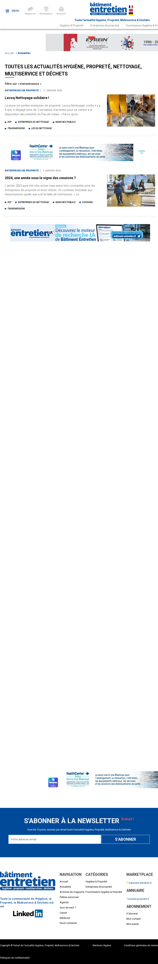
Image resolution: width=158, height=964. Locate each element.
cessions (87, 202)
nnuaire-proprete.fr (137, 898)
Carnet (63, 912)
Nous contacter (68, 923)
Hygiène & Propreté (71, 25)
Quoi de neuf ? (68, 907)
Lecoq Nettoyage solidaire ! (27, 98)
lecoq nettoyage (41, 128)
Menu (15, 11)
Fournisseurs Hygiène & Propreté (104, 891)
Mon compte (133, 918)
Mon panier (132, 924)
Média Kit (65, 918)
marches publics (65, 122)
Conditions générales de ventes (141, 945)
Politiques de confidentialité (15, 957)
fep (9, 122)
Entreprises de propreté (104, 25)
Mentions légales (102, 945)
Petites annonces (69, 897)
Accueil (9, 53)
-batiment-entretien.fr (139, 882)
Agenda (64, 902)
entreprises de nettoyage (33, 122)
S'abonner (132, 913)
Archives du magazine (72, 891)
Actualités (24, 53)
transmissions (16, 128)
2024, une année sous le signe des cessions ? (40, 178)
